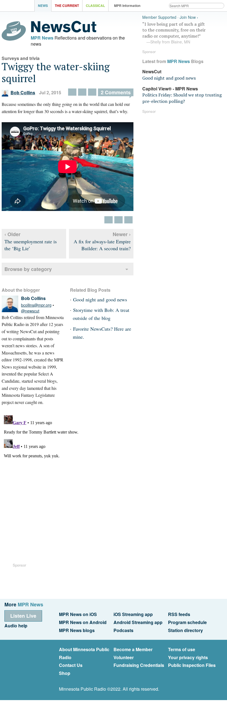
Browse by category (28, 269)
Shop (64, 673)
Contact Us (70, 665)
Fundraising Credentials (139, 665)
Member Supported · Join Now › (170, 17)
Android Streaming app (138, 622)
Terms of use (181, 649)
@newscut (30, 311)
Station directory (185, 630)
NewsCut (151, 71)
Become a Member (133, 649)
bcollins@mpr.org (36, 305)
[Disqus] (67, 482)
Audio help (15, 625)
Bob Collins (23, 92)
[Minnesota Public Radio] (18, 6)
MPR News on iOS (78, 614)
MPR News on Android (83, 622)
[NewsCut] (64, 31)
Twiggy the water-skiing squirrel (56, 72)
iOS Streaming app (133, 614)
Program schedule (187, 622)
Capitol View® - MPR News (170, 88)
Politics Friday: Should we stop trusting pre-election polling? (182, 98)
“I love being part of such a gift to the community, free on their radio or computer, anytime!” (174, 33)
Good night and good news (100, 299)
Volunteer (124, 657)
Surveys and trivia (21, 58)
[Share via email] (92, 92)
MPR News (42, 38)
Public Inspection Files (192, 665)
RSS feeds (179, 614)
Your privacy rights (188, 657)
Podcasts (123, 630)
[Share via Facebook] (82, 92)
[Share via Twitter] (72, 92)
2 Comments (116, 92)
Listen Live (23, 615)
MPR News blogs (77, 630)
